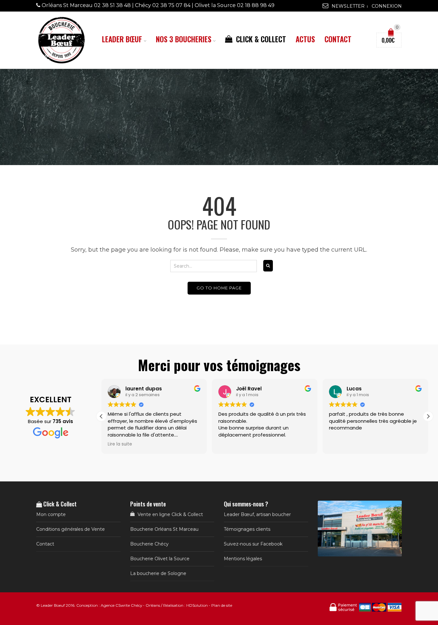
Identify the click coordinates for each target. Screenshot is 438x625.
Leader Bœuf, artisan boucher (257, 514)
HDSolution (197, 605)
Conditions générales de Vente (70, 529)
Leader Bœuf (122, 39)
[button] (428, 416)
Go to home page (219, 288)
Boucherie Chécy (149, 544)
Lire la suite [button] (119, 444)
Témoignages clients (247, 529)
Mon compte (51, 514)
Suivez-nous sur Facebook (253, 544)
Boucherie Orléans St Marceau (164, 529)
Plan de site (221, 605)
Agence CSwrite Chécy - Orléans (130, 605)
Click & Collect (260, 39)
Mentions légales (243, 559)
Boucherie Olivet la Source (160, 559)
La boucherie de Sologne (158, 573)
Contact (337, 39)
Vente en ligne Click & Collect (169, 514)
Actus (305, 39)
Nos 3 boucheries (183, 39)
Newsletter (348, 6)
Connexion (387, 6)
